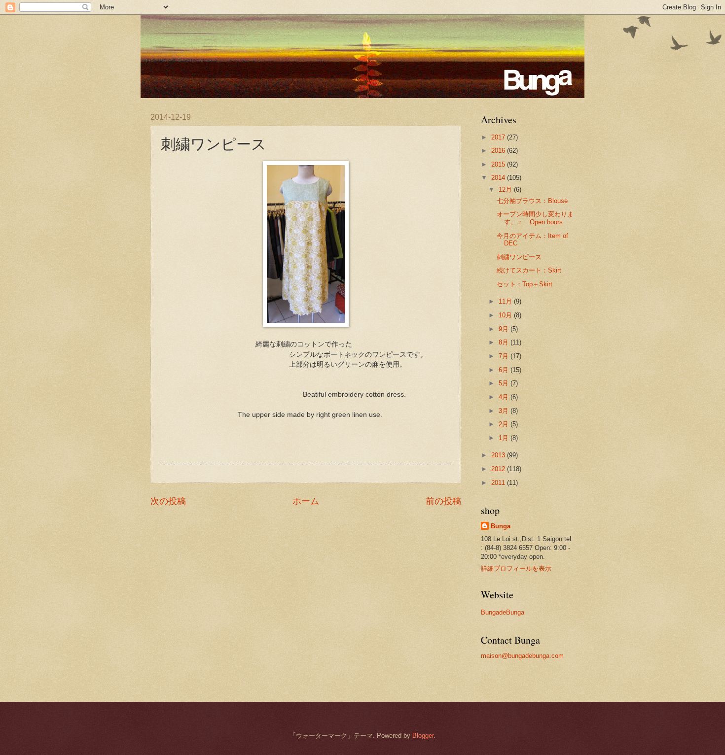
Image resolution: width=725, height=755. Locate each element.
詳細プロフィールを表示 (516, 568)
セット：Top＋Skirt (524, 284)
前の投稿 (443, 501)
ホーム (305, 501)
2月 (504, 424)
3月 (504, 410)
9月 (504, 329)
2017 (499, 137)
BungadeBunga (502, 612)
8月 (504, 342)
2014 (499, 177)
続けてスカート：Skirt (529, 270)
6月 (504, 370)
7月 (504, 356)
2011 (499, 482)
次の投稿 (168, 501)
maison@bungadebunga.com (522, 655)
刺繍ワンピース (519, 257)
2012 (499, 469)
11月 (506, 301)
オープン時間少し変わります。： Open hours (535, 217)
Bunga (500, 526)
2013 (499, 455)
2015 (499, 164)
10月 (506, 315)
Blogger (423, 735)
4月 (504, 397)
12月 (506, 189)
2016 (499, 150)
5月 (504, 383)
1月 (504, 438)
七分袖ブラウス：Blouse (532, 201)
